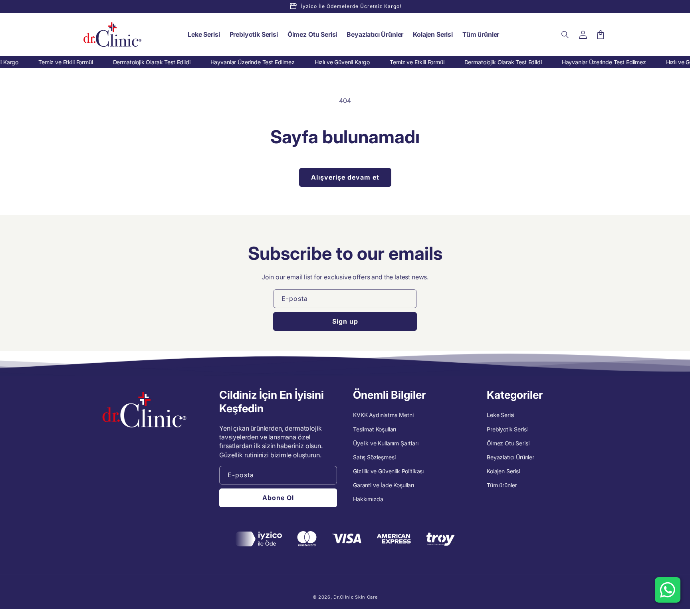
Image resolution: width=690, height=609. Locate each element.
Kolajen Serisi (503, 471)
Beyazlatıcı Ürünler (510, 457)
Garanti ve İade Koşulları (383, 485)
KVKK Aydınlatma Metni (383, 414)
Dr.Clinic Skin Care (355, 597)
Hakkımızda (368, 499)
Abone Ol (278, 498)
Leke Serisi (500, 414)
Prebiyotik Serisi (507, 429)
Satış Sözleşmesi (374, 457)
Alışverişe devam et (345, 177)
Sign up (345, 321)
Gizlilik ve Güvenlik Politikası (388, 471)
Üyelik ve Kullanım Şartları (385, 443)
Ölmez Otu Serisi (508, 443)
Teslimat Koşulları (374, 429)
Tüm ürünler (502, 485)
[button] (565, 35)
